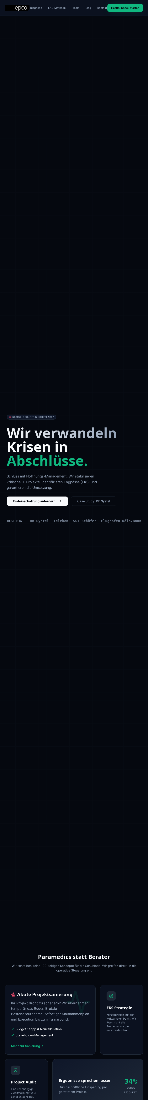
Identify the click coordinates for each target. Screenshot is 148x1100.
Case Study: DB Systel (93, 501)
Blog (88, 7)
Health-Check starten (125, 7)
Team (75, 7)
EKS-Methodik (57, 7)
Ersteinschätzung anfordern (34, 501)
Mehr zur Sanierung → (27, 1046)
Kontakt (102, 7)
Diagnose (36, 7)
